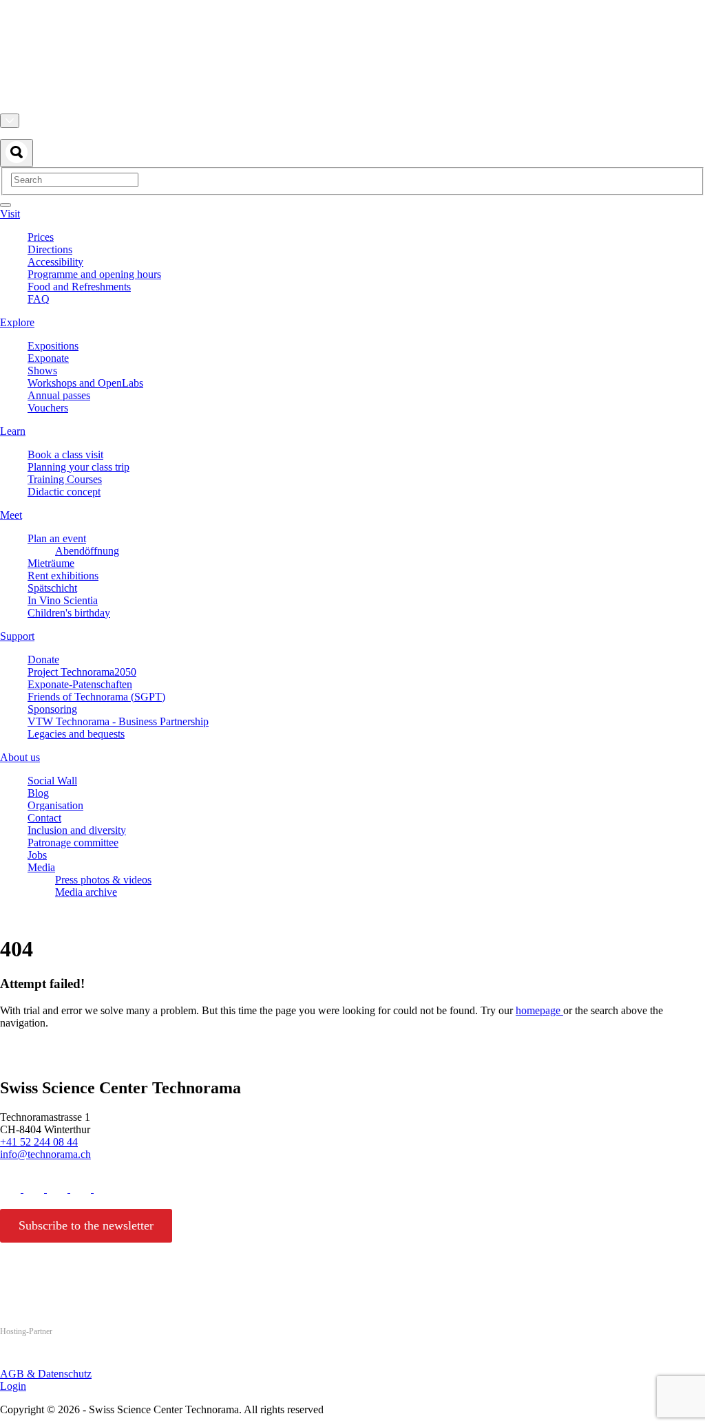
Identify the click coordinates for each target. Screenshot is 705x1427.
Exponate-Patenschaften (80, 684)
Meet (11, 515)
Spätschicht (52, 588)
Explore (17, 322)
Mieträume (51, 563)
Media (41, 867)
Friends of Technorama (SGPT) (96, 696)
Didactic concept (64, 491)
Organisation (55, 805)
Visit (10, 213)
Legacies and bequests (76, 734)
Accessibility (55, 262)
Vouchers (48, 408)
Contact (44, 818)
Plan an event (57, 538)
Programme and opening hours (94, 274)
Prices (41, 237)
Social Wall (52, 780)
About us (20, 757)
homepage (539, 1010)
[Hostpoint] (55, 1358)
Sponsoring (52, 709)
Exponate (48, 358)
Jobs (37, 855)
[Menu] (5, 205)
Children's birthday (69, 613)
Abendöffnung (87, 551)
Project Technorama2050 (82, 672)
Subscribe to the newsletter (86, 1225)
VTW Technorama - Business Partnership (118, 721)
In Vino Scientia (63, 600)
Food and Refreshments (79, 286)
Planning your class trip (78, 467)
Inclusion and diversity (77, 830)
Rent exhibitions (63, 575)
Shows (42, 370)
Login (13, 1386)
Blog (38, 793)
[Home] (352, 107)
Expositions (53, 346)
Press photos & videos (103, 880)
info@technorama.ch (45, 1154)
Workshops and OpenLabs (85, 383)
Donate (43, 659)
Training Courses (65, 479)
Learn (12, 431)
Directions (50, 249)
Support (17, 636)
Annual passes (59, 395)
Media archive (86, 892)
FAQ (39, 299)
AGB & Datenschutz (46, 1374)
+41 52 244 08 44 (39, 1142)
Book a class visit (65, 454)
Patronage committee (73, 842)
